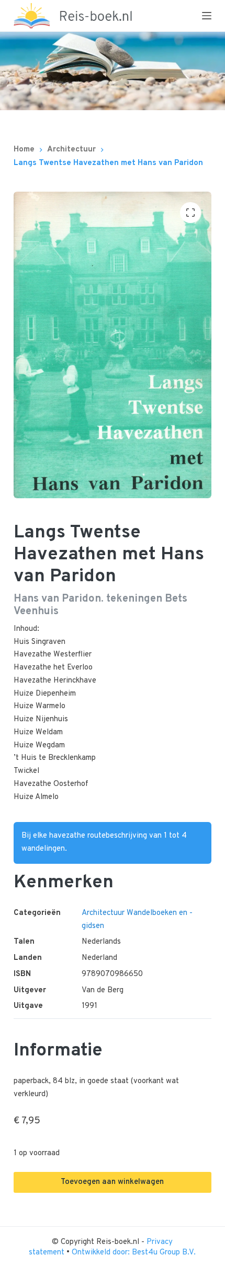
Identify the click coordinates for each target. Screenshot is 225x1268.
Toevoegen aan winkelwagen (112, 1182)
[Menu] (206, 15)
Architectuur (103, 913)
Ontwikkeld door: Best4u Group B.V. (134, 1253)
